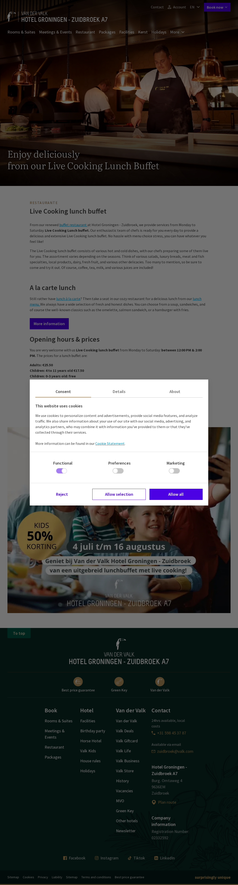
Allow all (176, 494)
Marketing (176, 463)
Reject (62, 494)
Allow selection (119, 494)
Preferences (119, 463)
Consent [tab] (63, 391)
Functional (63, 463)
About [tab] (174, 391)
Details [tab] (119, 391)
